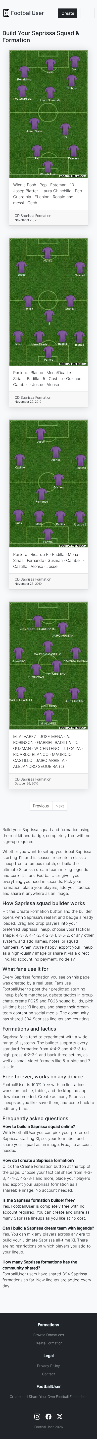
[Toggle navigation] (88, 13)
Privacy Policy (48, 1366)
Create (67, 13)
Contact (48, 1374)
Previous (41, 805)
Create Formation (48, 1343)
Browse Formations (48, 1335)
